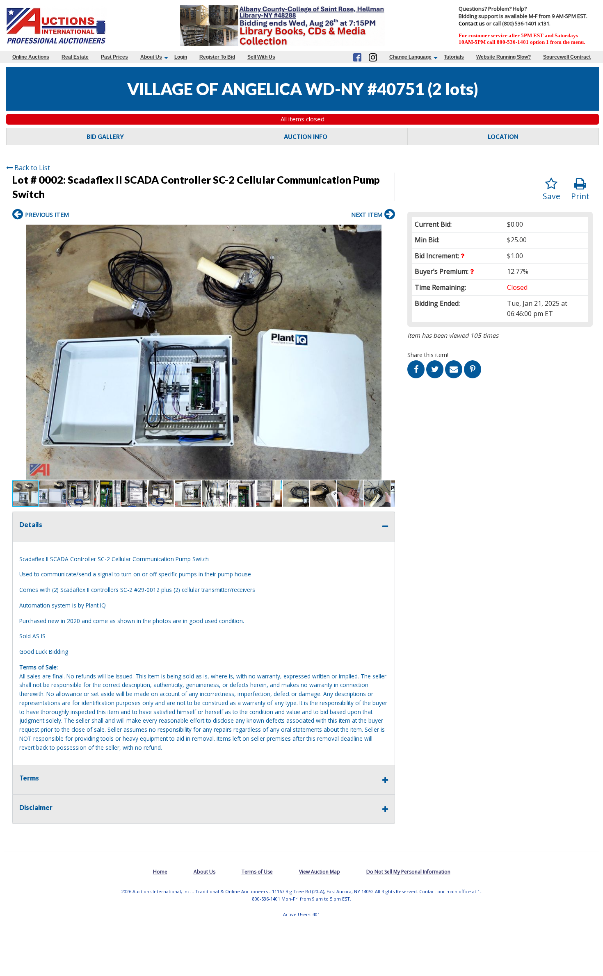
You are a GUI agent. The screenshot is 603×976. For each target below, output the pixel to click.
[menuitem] (30, 57)
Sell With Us (261, 57)
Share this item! (427, 355)
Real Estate (75, 57)
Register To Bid (217, 57)
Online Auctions (30, 57)
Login (180, 57)
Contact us (472, 23)
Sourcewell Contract (567, 57)
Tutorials (454, 57)
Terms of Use (257, 871)
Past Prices (114, 57)
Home (160, 871)
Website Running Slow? (503, 57)
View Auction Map (319, 871)
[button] (387, 232)
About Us (151, 57)
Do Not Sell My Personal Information (408, 871)
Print (580, 196)
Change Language (410, 57)
